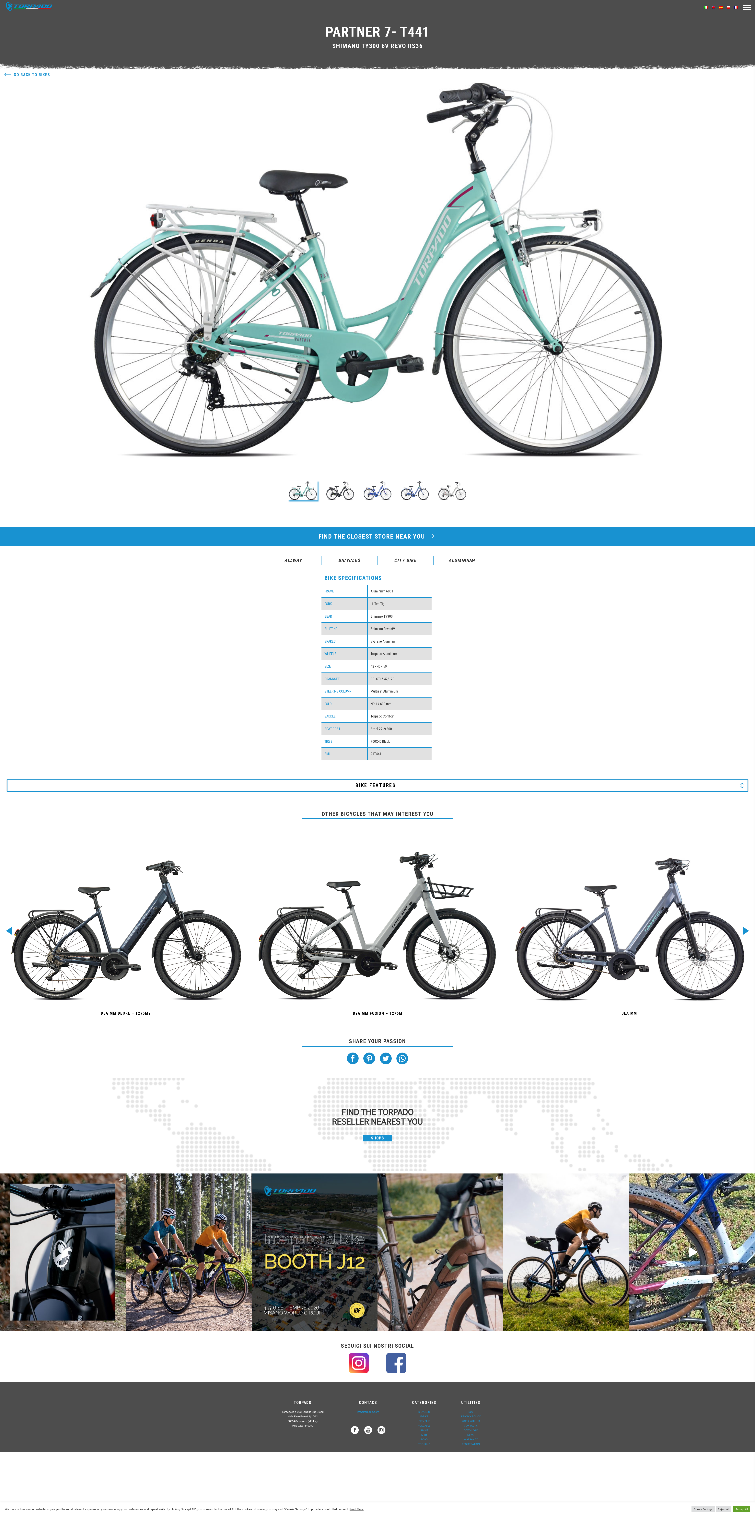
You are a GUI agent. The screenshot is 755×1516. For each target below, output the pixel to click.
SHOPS (377, 1138)
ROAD (424, 1439)
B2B (471, 1411)
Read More (357, 1509)
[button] (303, 490)
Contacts (471, 1425)
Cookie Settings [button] (703, 1509)
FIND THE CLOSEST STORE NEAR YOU (373, 536)
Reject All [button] (723, 1509)
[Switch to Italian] (706, 7)
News (470, 1434)
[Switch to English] (713, 7)
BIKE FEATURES (375, 785)
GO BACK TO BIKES (32, 74)
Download (471, 1430)
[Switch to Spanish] (721, 7)
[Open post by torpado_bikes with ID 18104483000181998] (440, 1252)
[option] (378, 270)
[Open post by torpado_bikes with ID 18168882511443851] (63, 1252)
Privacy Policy (471, 1416)
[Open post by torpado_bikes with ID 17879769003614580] (692, 1252)
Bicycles (424, 1411)
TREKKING (424, 1444)
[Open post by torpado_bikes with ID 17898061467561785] (189, 1252)
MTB (424, 1434)
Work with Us (471, 1421)
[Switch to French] (736, 7)
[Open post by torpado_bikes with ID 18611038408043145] (315, 1252)
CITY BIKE (424, 1421)
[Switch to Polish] (728, 7)
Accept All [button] (742, 1509)
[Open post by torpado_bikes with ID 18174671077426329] (566, 1252)
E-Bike (424, 1416)
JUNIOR (424, 1430)
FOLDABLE (424, 1425)
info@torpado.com (368, 1411)
